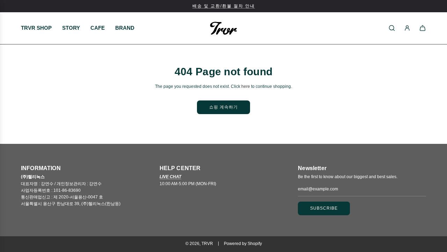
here (245, 86)
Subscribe (324, 208)
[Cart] (422, 28)
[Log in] (407, 28)
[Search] (392, 28)
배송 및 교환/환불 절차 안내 (223, 6)
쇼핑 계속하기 (223, 107)
